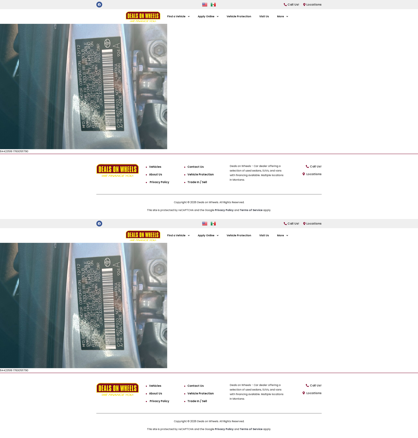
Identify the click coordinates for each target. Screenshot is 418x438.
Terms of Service (251, 210)
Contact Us (195, 167)
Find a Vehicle (176, 16)
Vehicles (155, 167)
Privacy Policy (159, 182)
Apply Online (206, 16)
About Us (155, 174)
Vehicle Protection (239, 16)
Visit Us (264, 16)
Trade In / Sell (197, 182)
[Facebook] (99, 5)
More (280, 16)
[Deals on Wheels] (143, 16)
